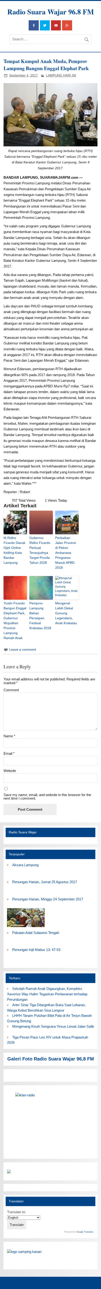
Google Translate (85, 1232)
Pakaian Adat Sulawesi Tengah (35, 933)
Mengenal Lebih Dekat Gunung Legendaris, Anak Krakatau (66, 613)
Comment (11, 690)
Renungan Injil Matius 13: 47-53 (36, 950)
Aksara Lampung (25, 865)
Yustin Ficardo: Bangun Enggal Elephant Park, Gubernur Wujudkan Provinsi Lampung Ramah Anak (15, 620)
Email (9, 753)
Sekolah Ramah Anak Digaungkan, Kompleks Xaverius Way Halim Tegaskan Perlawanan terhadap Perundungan (47, 994)
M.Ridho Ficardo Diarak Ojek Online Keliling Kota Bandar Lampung (14, 550)
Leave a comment (22, 649)
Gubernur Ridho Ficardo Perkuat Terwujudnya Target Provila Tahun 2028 (39, 550)
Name (9, 736)
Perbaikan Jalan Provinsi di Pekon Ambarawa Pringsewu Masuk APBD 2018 (65, 552)
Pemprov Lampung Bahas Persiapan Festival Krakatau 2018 (40, 615)
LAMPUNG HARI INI (61, 75)
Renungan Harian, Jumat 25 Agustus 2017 (44, 882)
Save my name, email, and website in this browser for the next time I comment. (47, 796)
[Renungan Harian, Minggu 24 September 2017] (26, 927)
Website (10, 770)
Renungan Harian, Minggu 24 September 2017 (47, 899)
